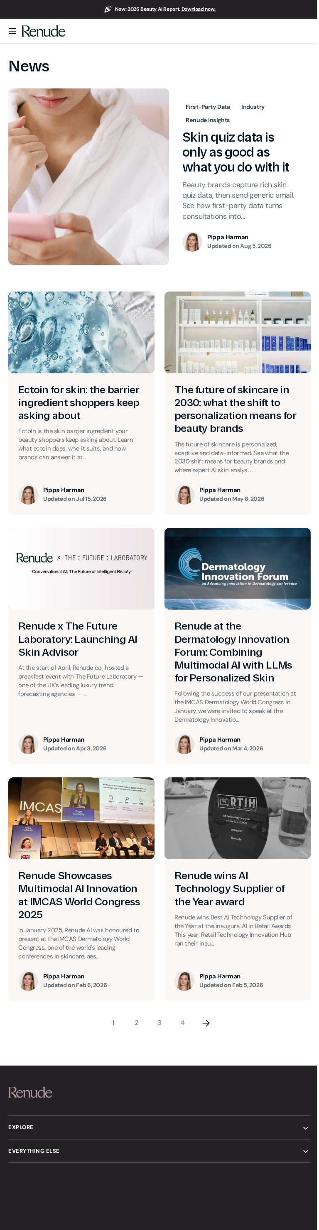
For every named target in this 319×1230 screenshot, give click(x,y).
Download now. (199, 9)
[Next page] (203, 1018)
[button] (12, 31)
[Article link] (159, 176)
